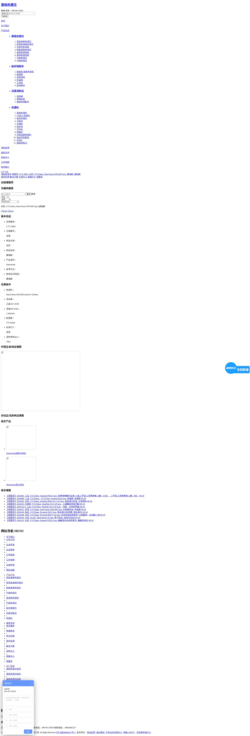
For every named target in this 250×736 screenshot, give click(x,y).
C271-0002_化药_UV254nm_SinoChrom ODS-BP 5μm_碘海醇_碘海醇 (50, 174)
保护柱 (20, 126)
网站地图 (10, 570)
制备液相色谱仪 (24, 50)
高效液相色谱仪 (24, 41)
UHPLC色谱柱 (23, 115)
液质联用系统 (23, 52)
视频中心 (32, 177)
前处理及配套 (23, 137)
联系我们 (5, 167)
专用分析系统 (23, 47)
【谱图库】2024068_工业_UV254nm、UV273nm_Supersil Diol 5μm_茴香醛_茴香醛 (46, 498)
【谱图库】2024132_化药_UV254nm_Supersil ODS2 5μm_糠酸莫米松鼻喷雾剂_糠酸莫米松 (49, 520)
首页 (3, 21)
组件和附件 (17, 66)
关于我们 (5, 26)
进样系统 (21, 77)
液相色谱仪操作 (13, 674)
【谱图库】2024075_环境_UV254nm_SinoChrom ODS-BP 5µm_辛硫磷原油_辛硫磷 (46, 509)
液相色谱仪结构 (13, 679)
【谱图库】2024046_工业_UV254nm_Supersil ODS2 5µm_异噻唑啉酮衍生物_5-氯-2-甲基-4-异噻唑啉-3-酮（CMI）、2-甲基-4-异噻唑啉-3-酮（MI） (75, 496)
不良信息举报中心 (114, 732)
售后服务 (10, 626)
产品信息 (5, 30)
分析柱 (20, 121)
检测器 (20, 74)
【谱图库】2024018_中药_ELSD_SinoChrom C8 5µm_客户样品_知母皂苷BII (43, 518)
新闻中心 (5, 157)
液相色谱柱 (22, 113)
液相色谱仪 (9, 4)
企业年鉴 (10, 545)
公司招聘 (5, 162)
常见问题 (10, 636)
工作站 (20, 83)
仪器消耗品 (17, 90)
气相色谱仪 (22, 58)
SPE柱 (19, 140)
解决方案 (14, 177)
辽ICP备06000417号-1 (66, 732)
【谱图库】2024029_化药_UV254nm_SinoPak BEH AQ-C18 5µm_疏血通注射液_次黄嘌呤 (49, 501)
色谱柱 (15, 107)
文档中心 (23, 177)
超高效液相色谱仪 (25, 44)
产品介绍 (10, 575)
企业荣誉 (10, 550)
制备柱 (20, 132)
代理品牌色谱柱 (24, 135)
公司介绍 (10, 539)
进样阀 (20, 96)
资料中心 (10, 651)
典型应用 (5, 177)
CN (2, 172)
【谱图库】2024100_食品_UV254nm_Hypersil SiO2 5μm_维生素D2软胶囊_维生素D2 (47, 512)
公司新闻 (10, 555)
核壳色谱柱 (22, 118)
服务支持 (5, 152)
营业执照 (91, 732)
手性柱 (20, 129)
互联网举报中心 (143, 732)
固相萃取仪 (22, 143)
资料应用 (5, 148)
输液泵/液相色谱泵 (25, 72)
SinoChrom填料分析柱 (16, 453)
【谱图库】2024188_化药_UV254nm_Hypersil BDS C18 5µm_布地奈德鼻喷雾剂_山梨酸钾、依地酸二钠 (55, 515)
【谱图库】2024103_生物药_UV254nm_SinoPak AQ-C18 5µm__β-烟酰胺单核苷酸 (45, 504)
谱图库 (15, 174)
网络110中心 (129, 732)
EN (6, 172)
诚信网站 (100, 732)
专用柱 (20, 124)
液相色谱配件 (23, 102)
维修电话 (10, 631)
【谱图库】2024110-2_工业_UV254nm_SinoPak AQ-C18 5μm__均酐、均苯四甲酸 (45, 507)
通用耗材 (21, 99)
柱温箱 (20, 80)
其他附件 (21, 85)
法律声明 (10, 565)
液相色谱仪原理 (13, 669)
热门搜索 (10, 666)
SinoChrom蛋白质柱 (15, 485)
